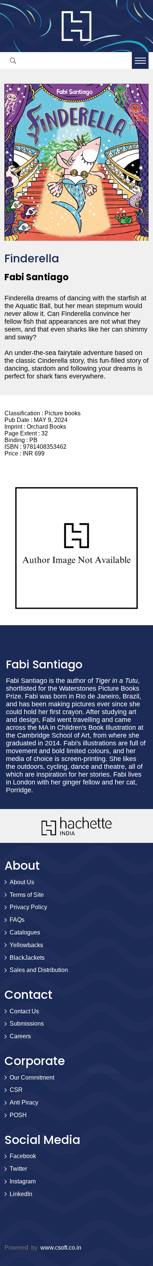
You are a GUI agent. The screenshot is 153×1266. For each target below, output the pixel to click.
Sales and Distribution (39, 970)
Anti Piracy (24, 1102)
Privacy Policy (28, 907)
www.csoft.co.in (60, 1247)
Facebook (23, 1156)
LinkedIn (21, 1194)
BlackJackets (27, 958)
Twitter (18, 1169)
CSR (16, 1090)
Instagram (23, 1181)
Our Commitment (32, 1077)
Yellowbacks (26, 945)
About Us (22, 882)
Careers (20, 1036)
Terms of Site (27, 895)
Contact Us (24, 1011)
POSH (18, 1115)
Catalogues (25, 932)
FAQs (17, 920)
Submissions (27, 1023)
